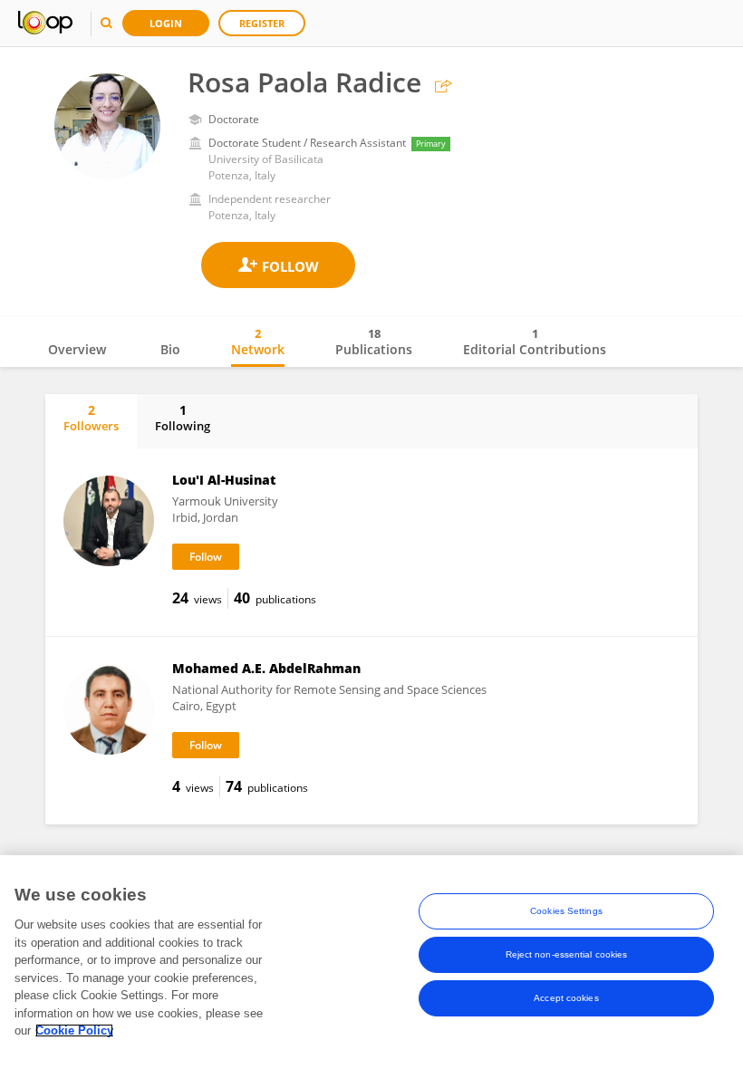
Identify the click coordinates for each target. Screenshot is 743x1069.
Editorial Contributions (534, 341)
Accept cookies (566, 998)
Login (166, 23)
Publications (373, 341)
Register (262, 23)
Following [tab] (182, 417)
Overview (77, 349)
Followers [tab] (91, 417)
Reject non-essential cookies (567, 954)
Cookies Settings (566, 911)
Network (258, 341)
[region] (371, 962)
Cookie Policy (74, 1030)
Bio (170, 349)
